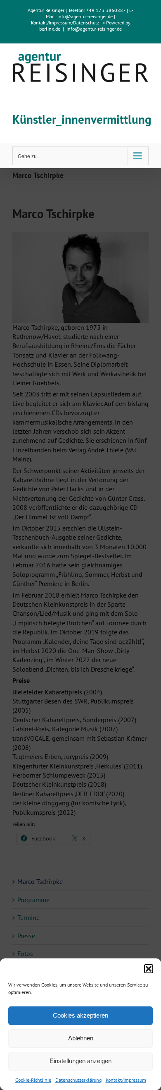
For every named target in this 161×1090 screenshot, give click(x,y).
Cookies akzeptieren (80, 1015)
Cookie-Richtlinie (33, 1080)
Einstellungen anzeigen (80, 1060)
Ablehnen (80, 1038)
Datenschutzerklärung (78, 1080)
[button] (148, 969)
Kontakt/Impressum (126, 1080)
